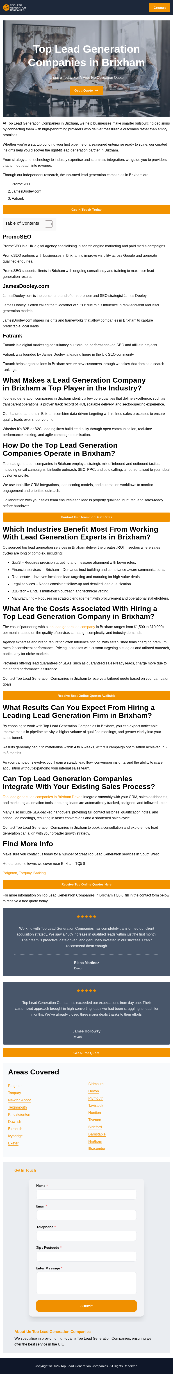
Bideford (95, 1127)
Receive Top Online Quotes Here (86, 884)
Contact (160, 7)
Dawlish (14, 1122)
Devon (93, 1091)
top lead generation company (72, 627)
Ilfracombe (96, 1148)
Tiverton (94, 1120)
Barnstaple (97, 1134)
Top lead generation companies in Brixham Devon (42, 797)
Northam (95, 1141)
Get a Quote (83, 90)
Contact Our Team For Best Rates (86, 517)
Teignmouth (17, 1107)
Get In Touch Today (86, 209)
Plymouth (95, 1098)
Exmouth (15, 1129)
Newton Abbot (19, 1100)
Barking (39, 873)
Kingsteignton (19, 1114)
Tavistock (95, 1105)
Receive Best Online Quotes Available (87, 695)
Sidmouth (96, 1084)
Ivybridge (15, 1136)
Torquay (25, 873)
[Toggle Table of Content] (46, 224)
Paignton (10, 873)
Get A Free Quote (86, 1053)
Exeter (13, 1143)
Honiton (94, 1113)
